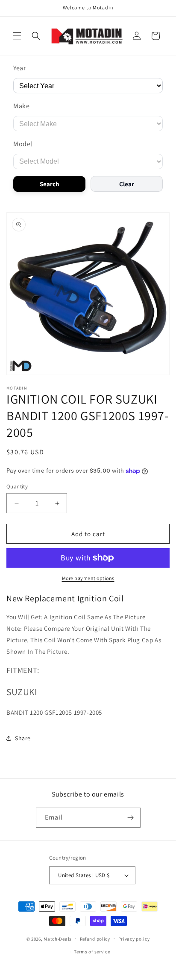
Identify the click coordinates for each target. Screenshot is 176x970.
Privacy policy (134, 939)
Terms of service (92, 952)
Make (21, 105)
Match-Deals (58, 938)
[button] (17, 35)
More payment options (88, 578)
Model (22, 143)
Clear (126, 184)
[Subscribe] (130, 818)
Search (49, 184)
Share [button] (23, 738)
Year (19, 68)
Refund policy (95, 939)
